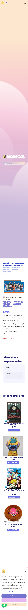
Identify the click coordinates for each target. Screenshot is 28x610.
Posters (18, 265)
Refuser (14, 600)
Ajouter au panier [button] (14, 430)
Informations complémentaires (13, 359)
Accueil (7, 263)
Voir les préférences (14, 604)
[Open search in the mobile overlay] (14, 163)
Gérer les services (13, 591)
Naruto (8, 377)
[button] (26, 571)
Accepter (14, 596)
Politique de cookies (7, 607)
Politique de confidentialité (19, 607)
